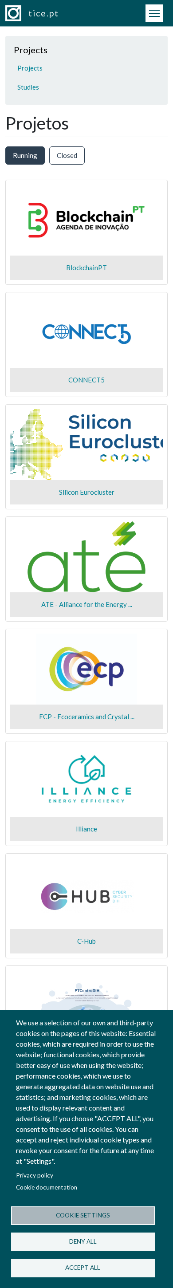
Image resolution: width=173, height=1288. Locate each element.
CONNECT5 (86, 380)
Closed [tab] (67, 155)
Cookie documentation (46, 1187)
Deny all (83, 1241)
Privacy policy (34, 1175)
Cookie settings (83, 1215)
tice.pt (43, 13)
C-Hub (86, 941)
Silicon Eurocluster (86, 492)
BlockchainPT (86, 268)
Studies (28, 87)
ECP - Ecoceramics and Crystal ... (86, 717)
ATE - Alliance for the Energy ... (86, 604)
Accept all (82, 1267)
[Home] (16, 13)
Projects (30, 68)
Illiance (86, 829)
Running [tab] (25, 155)
